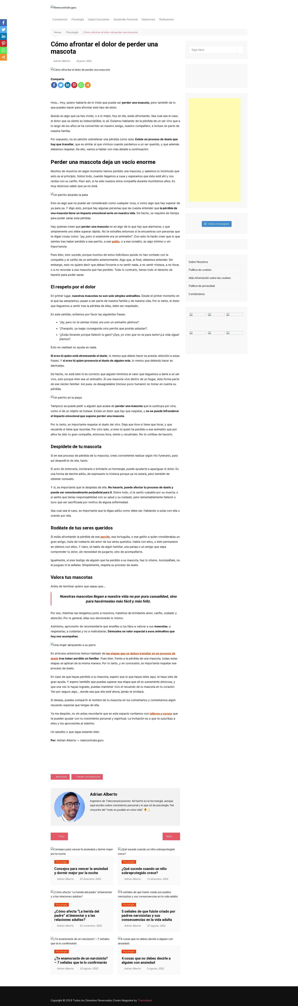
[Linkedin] (67, 85)
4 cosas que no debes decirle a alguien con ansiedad (146, 960)
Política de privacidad (202, 286)
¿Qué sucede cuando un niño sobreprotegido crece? (144, 871)
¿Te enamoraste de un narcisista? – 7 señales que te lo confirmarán (81, 960)
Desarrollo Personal (125, 19)
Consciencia (59, 19)
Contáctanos (197, 294)
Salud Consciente (98, 19)
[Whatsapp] (81, 85)
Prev (61, 836)
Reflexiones (166, 19)
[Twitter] (61, 85)
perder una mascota (88, 776)
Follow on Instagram (218, 223)
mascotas (61, 776)
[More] (88, 85)
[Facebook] (54, 85)
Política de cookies (200, 269)
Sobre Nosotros (198, 262)
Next (169, 836)
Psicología (77, 19)
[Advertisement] (214, 150)
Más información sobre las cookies (210, 278)
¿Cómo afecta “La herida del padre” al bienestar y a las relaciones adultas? (76, 915)
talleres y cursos (161, 713)
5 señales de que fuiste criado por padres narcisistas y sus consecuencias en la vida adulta (148, 915)
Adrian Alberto (61, 61)
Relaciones (148, 19)
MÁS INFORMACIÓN (115, 753)
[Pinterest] (74, 85)
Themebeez (145, 1000)
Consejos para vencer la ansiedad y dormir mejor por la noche (81, 871)
